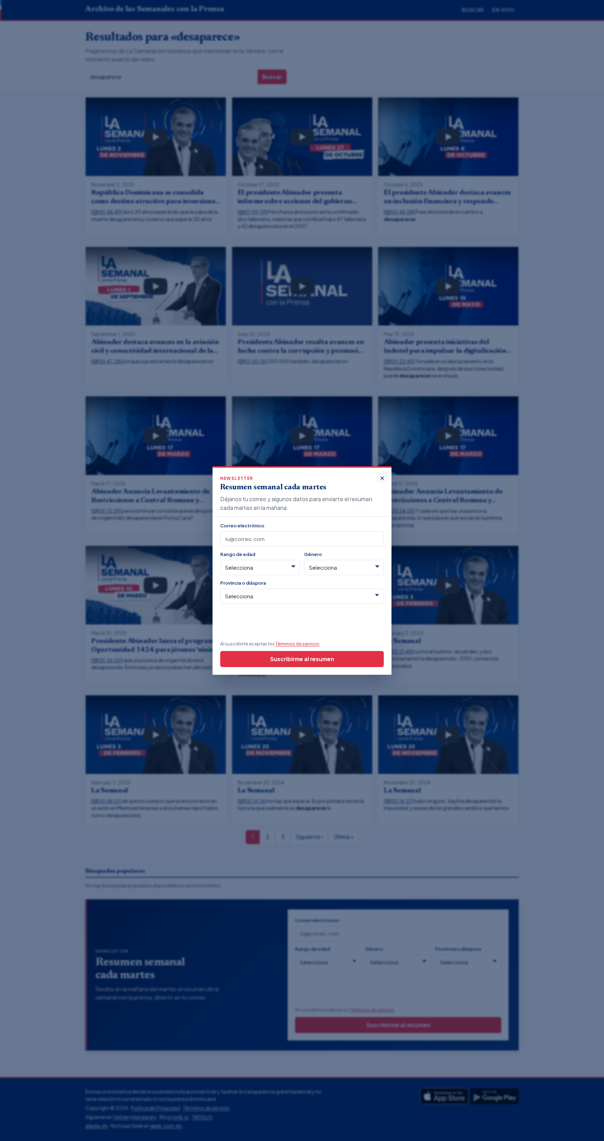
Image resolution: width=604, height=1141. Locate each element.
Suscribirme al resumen (302, 659)
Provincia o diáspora (243, 583)
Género (313, 554)
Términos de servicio (297, 643)
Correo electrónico (242, 525)
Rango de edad (237, 554)
